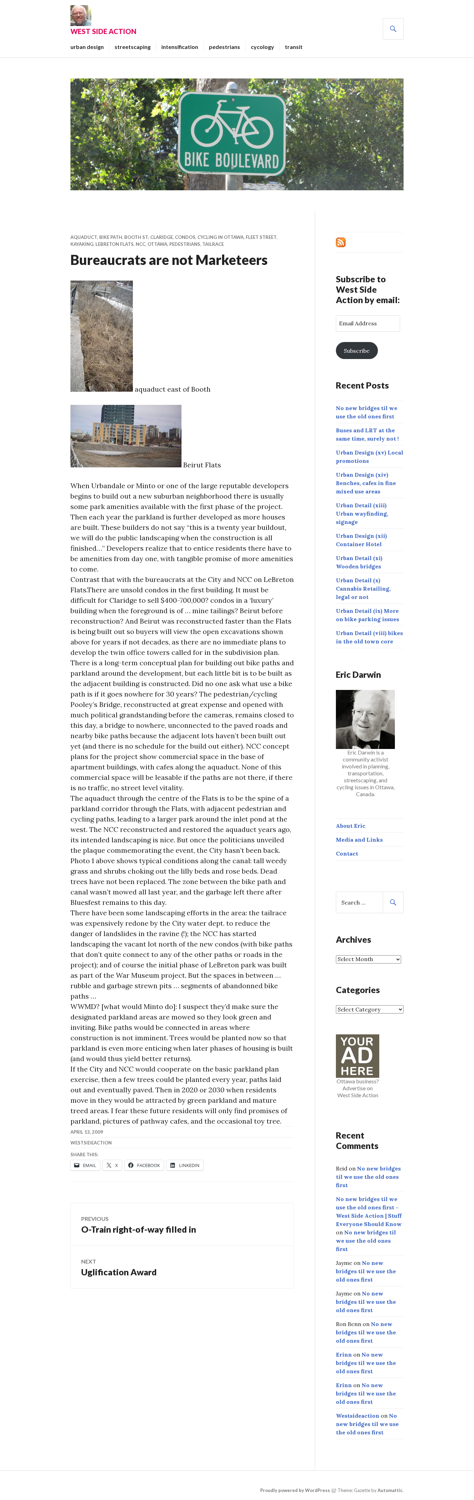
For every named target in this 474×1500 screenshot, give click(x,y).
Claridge (161, 237)
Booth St (136, 237)
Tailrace (213, 244)
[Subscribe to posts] (341, 241)
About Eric (350, 825)
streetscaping (133, 46)
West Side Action (103, 31)
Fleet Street (261, 237)
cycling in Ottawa (220, 237)
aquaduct (83, 237)
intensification (179, 46)
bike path (110, 237)
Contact (347, 853)
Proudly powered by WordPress (295, 1490)
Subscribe (357, 350)
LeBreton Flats (114, 244)
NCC (140, 244)
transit (294, 46)
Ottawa (157, 244)
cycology (262, 46)
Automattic (390, 1490)
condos (185, 237)
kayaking (81, 244)
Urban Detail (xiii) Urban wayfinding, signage (362, 513)
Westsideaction (91, 1142)
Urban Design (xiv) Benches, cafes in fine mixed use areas (366, 483)
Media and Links (359, 839)
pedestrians (224, 46)
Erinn (344, 1354)
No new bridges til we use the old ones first (368, 1177)
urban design (87, 46)
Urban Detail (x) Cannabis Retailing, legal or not (363, 588)
